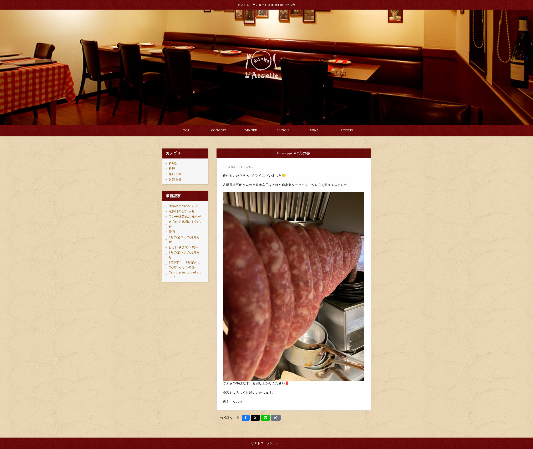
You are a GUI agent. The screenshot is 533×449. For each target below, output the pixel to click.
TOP (186, 130)
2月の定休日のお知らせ (184, 255)
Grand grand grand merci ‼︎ (185, 275)
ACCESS (346, 130)
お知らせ (175, 179)
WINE (314, 130)
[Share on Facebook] (246, 418)
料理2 (173, 163)
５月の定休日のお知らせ (185, 224)
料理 (172, 168)
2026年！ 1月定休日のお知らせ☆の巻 (185, 265)
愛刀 (172, 231)
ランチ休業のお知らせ (185, 216)
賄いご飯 (175, 174)
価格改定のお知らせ (183, 206)
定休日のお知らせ (182, 211)
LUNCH (283, 130)
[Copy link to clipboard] (276, 418)
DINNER (250, 130)
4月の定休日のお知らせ (184, 240)
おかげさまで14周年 (184, 247)
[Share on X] (255, 418)
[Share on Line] (265, 418)
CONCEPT (218, 130)
